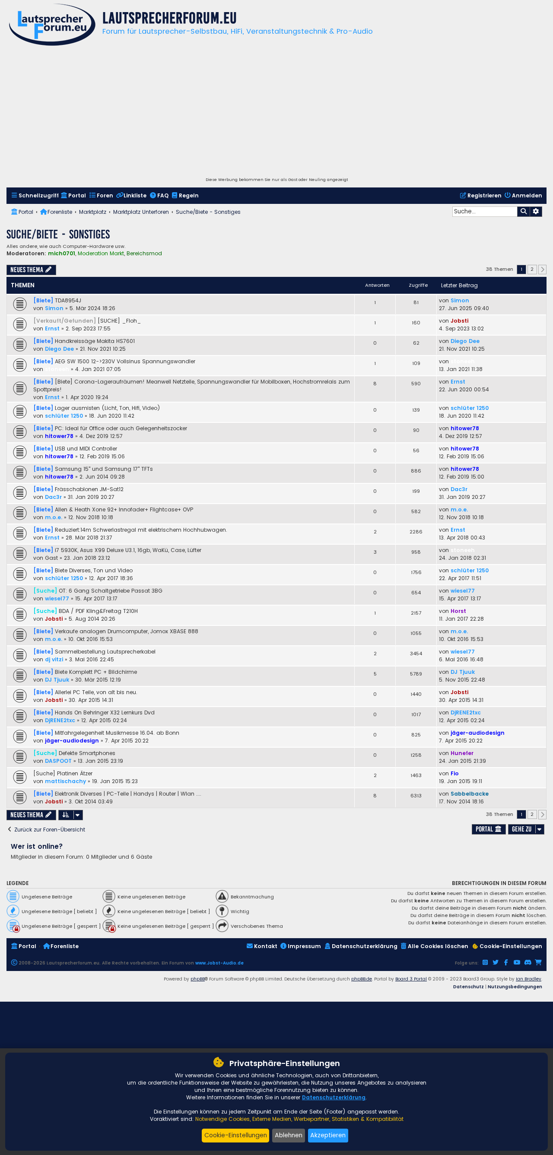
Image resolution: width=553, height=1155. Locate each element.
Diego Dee (59, 348)
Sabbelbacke (470, 793)
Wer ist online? (37, 846)
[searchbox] (484, 211)
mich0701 (61, 253)
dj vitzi (54, 659)
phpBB (198, 979)
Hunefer (462, 753)
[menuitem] (35, 196)
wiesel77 (57, 598)
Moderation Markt (101, 253)
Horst (458, 611)
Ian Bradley (528, 979)
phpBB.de (361, 979)
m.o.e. (53, 517)
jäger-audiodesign (72, 740)
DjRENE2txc (60, 720)
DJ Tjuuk (57, 679)
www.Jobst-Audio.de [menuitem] (219, 963)
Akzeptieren (328, 1135)
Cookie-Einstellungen (235, 1135)
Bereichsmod (144, 253)
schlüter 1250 (64, 415)
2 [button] (532, 269)
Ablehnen (288, 1135)
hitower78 (59, 436)
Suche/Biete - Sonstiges (58, 234)
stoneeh (57, 369)
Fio (455, 773)
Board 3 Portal (411, 979)
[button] (542, 269)
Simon (54, 308)
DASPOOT (58, 761)
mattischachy (65, 781)
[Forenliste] (52, 25)
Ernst (52, 328)
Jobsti (459, 320)
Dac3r (53, 497)
